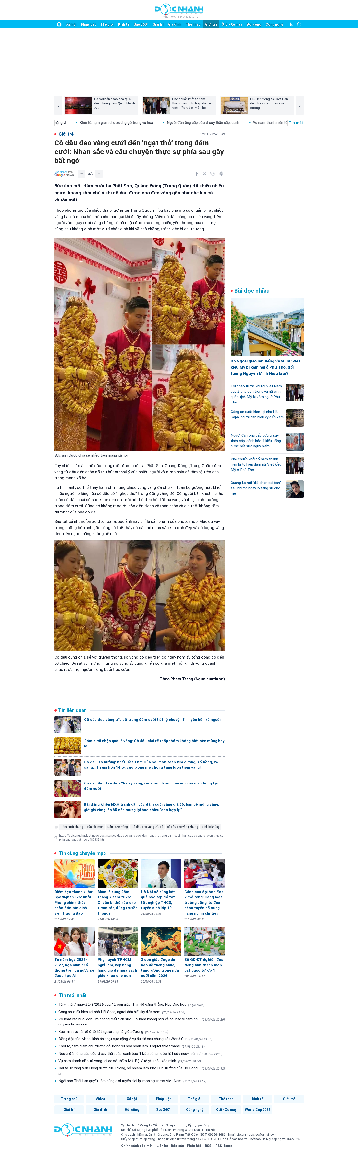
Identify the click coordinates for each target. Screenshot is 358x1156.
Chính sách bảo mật (137, 1146)
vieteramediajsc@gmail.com (257, 1134)
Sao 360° (141, 24)
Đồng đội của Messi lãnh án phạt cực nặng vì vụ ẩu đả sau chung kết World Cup (135, 1039)
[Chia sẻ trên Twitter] (204, 174)
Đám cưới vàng (117, 827)
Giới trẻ (211, 24)
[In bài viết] (221, 173)
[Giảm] (81, 174)
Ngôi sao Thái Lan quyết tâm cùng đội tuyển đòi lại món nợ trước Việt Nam (132, 1081)
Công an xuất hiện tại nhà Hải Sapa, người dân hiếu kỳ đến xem (121, 1012)
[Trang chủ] (59, 24)
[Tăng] (99, 174)
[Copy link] (212, 173)
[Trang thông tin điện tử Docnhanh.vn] (179, 10)
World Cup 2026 (257, 1110)
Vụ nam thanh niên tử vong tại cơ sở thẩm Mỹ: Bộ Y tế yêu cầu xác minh (129, 1061)
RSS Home (223, 1146)
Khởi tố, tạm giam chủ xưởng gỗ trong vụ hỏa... (69, 123)
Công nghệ (274, 24)
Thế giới (107, 24)
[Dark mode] (291, 24)
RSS (208, 1146)
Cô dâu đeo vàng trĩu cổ (147, 827)
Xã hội (71, 24)
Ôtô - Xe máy (232, 24)
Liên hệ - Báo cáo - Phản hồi (179, 1146)
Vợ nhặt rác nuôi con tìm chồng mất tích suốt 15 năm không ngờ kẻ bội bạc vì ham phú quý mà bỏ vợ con (141, 1022)
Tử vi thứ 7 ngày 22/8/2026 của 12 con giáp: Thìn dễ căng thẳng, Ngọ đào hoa (131, 1004)
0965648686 (217, 1134)
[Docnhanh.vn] (83, 1131)
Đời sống (253, 24)
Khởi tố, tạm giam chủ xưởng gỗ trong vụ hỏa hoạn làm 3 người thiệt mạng (131, 1046)
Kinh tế (123, 24)
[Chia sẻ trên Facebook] (196, 174)
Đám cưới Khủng (72, 827)
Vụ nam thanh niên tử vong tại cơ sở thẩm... (240, 123)
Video (100, 1099)
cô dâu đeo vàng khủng (182, 827)
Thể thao (193, 24)
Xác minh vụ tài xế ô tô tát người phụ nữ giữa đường (113, 1031)
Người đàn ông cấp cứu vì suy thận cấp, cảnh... (156, 123)
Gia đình (174, 24)
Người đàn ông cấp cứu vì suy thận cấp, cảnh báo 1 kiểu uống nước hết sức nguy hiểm (140, 1053)
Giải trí (158, 24)
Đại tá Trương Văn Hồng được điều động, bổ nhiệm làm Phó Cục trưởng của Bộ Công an (141, 1071)
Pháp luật (88, 24)
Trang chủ (69, 1099)
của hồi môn (95, 827)
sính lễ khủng (211, 827)
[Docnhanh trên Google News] (64, 174)
